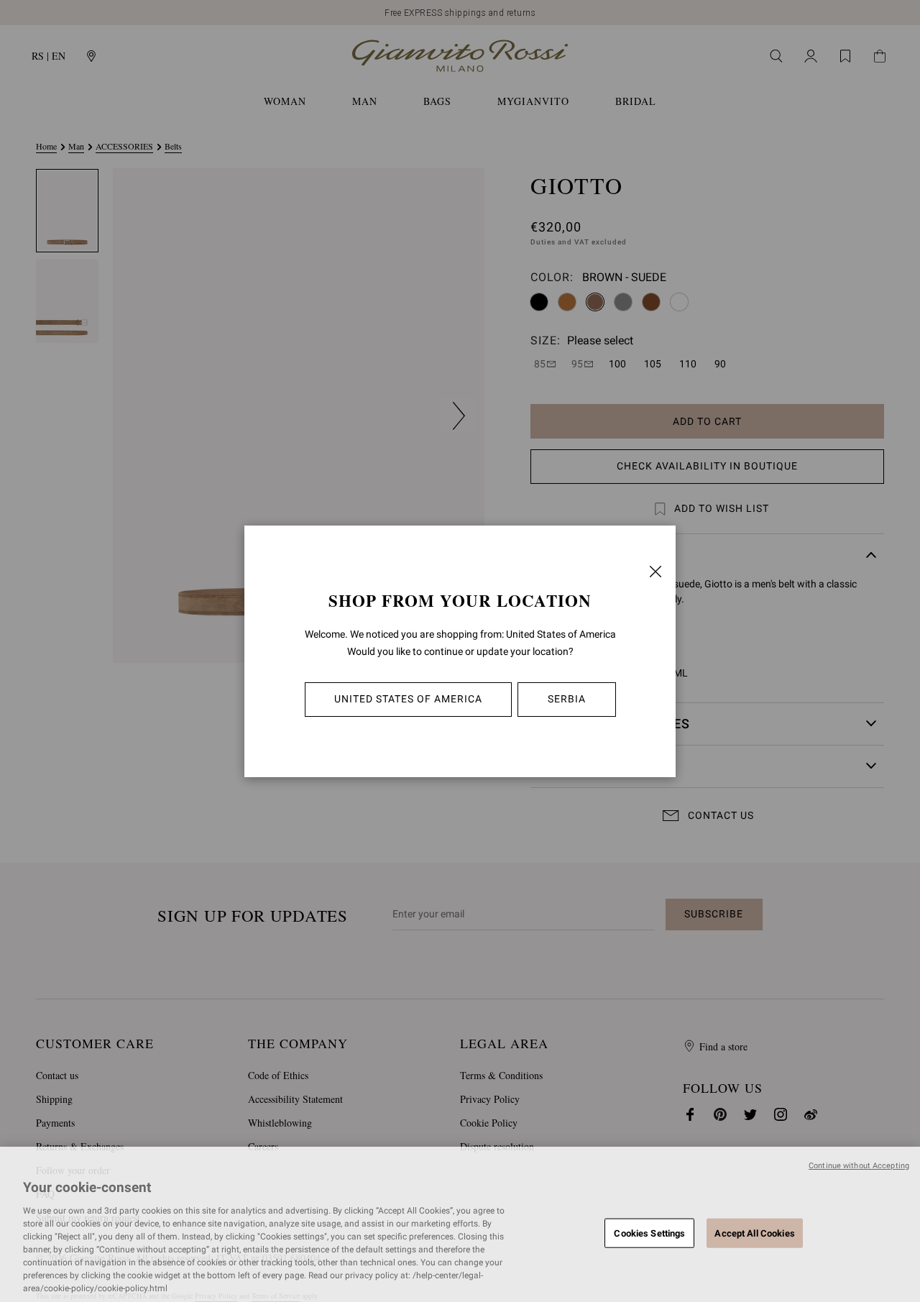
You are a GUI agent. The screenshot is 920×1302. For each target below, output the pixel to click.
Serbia (567, 699)
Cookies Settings (649, 1232)
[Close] (655, 571)
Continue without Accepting (859, 1165)
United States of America (408, 699)
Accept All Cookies (754, 1232)
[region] (460, 1224)
